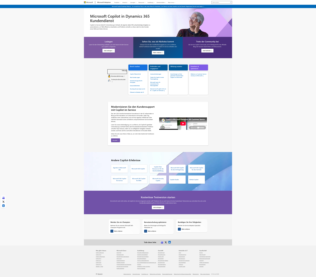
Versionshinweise (136, 274)
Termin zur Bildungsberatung (143, 260)
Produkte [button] (117, 2)
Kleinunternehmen (161, 266)
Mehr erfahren (157, 52)
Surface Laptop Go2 (100, 252)
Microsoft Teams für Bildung (142, 256)
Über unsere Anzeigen (205, 274)
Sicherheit (201, 266)
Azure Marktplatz (182, 262)
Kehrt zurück (119, 258)
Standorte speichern (121, 262)
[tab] (117, 71)
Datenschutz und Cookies (155, 274)
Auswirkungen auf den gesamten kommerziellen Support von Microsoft (176, 75)
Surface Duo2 (98, 262)
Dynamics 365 (161, 256)
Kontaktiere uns (144, 274)
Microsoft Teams (161, 262)
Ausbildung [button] (151, 2)
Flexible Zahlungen (120, 268)
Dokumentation (182, 256)
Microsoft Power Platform (163, 260)
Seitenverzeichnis (127, 274)
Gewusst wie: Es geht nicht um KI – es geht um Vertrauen (158, 89)
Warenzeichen (196, 274)
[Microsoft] (88, 2)
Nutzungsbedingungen (167, 274)
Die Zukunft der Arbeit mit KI (137, 89)
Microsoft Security (161, 254)
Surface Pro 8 (98, 254)
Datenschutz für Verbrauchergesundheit (182, 274)
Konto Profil (119, 252)
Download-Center (120, 254)
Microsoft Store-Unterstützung (123, 256)
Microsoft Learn (182, 258)
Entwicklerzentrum (182, 254)
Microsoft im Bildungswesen (142, 252)
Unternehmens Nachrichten (204, 256)
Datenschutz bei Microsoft (204, 258)
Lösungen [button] (133, 2)
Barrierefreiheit (202, 264)
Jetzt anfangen (108, 50)
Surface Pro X (98, 258)
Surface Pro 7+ (99, 264)
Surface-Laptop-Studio (100, 256)
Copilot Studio (174, 179)
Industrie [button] (125, 2)
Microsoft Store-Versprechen (122, 266)
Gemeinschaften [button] (161, 2)
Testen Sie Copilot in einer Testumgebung (157, 78)
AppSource (181, 264)
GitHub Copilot (193, 179)
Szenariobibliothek (135, 85)
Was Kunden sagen (135, 77)
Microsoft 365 (161, 258)
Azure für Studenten (141, 268)
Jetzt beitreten (207, 50)
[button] (117, 71)
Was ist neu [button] (171, 2)
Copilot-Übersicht (134, 74)
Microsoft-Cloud (161, 252)
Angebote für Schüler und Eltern (143, 266)
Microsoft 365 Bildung (141, 258)
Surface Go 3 (98, 260)
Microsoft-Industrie (162, 264)
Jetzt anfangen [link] (157, 207)
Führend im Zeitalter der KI (137, 92)
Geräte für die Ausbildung (142, 254)
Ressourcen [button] (142, 2)
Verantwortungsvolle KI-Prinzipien (136, 81)
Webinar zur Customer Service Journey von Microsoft (198, 74)
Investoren (201, 260)
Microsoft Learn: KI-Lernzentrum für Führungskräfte (155, 83)
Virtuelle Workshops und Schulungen (124, 264)
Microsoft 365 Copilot (138, 169)
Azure (180, 252)
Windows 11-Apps (99, 266)
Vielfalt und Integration (204, 262)
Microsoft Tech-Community (184, 260)
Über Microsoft (202, 254)
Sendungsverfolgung (121, 260)
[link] (162, 242)
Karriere (201, 252)
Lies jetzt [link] (114, 140)
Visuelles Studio (182, 266)
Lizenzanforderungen (155, 74)
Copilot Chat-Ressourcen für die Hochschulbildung (158, 169)
